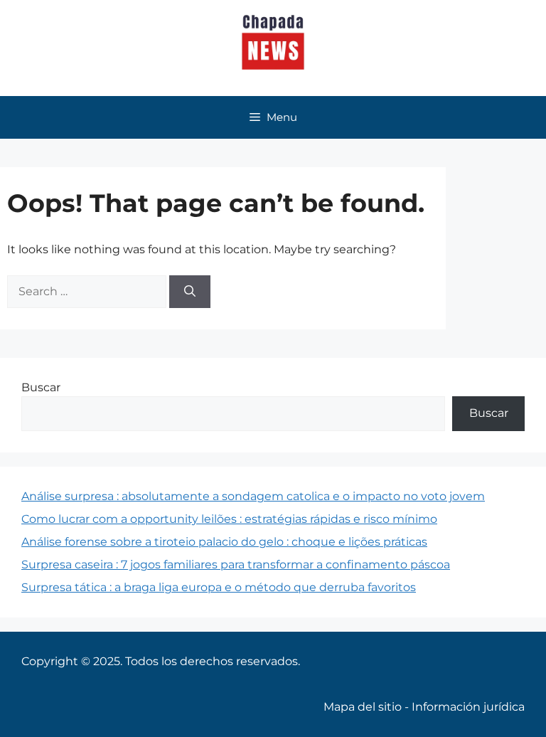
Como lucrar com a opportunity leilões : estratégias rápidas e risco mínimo (229, 519)
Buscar (40, 387)
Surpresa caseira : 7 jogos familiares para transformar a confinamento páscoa (235, 564)
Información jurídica (468, 707)
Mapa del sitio (362, 707)
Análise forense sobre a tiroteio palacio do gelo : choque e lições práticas (224, 541)
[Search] (189, 291)
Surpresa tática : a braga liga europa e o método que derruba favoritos (218, 587)
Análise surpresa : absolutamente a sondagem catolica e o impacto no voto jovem (253, 496)
